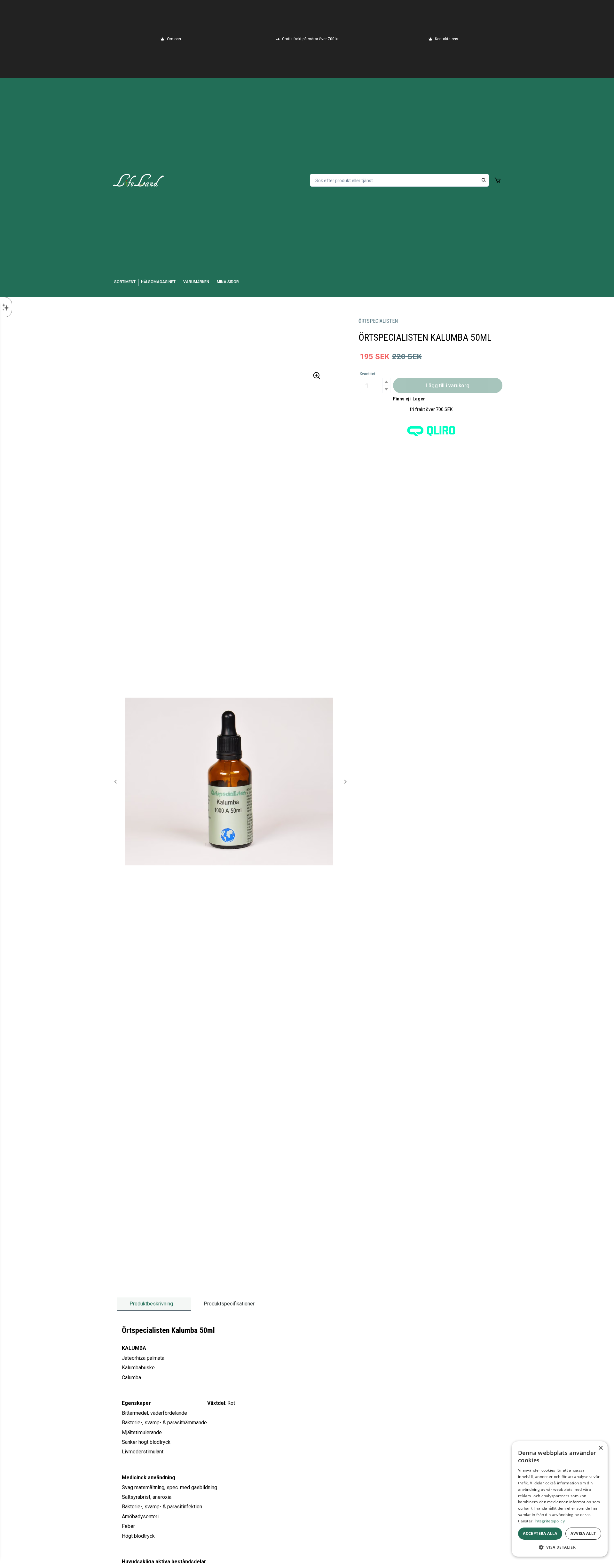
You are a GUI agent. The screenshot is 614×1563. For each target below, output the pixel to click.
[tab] (154, 1304)
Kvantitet (367, 374)
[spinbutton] (375, 385)
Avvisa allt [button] (583, 1533)
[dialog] (560, 1499)
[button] (386, 381)
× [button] (600, 1448)
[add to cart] (497, 180)
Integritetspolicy (550, 1521)
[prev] (116, 781)
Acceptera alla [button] (540, 1533)
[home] (138, 180)
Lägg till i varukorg (447, 386)
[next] (345, 781)
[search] (484, 180)
